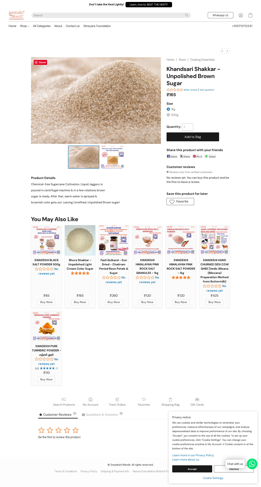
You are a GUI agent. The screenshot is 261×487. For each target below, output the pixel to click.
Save (42, 62)
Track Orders (117, 404)
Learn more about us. (186, 459)
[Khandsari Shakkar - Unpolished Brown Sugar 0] (83, 157)
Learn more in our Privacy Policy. (193, 455)
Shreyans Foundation (97, 26)
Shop (24, 26)
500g (174, 115)
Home (12, 26)
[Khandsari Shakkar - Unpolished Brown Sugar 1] (112, 157)
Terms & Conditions (65, 471)
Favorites (144, 404)
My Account (90, 404)
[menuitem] (222, 50)
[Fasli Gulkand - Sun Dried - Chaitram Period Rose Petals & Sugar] (114, 240)
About (58, 26)
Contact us (73, 26)
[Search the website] (186, 15)
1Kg (173, 109)
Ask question (207, 89)
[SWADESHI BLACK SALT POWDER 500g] (46, 240)
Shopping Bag (171, 404)
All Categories (42, 26)
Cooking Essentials (202, 59)
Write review (191, 89)
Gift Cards (197, 404)
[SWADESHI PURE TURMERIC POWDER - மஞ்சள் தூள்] (46, 326)
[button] (149, 4)
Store (182, 59)
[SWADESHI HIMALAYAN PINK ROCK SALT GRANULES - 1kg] (147, 240)
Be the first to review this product (59, 437)
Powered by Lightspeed (130, 477)
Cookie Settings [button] (213, 478)
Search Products (64, 404)
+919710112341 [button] (242, 26)
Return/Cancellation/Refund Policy (153, 471)
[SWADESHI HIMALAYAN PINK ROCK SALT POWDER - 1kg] (181, 240)
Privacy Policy (89, 471)
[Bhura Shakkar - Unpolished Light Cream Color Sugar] (80, 240)
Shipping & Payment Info (115, 471)
